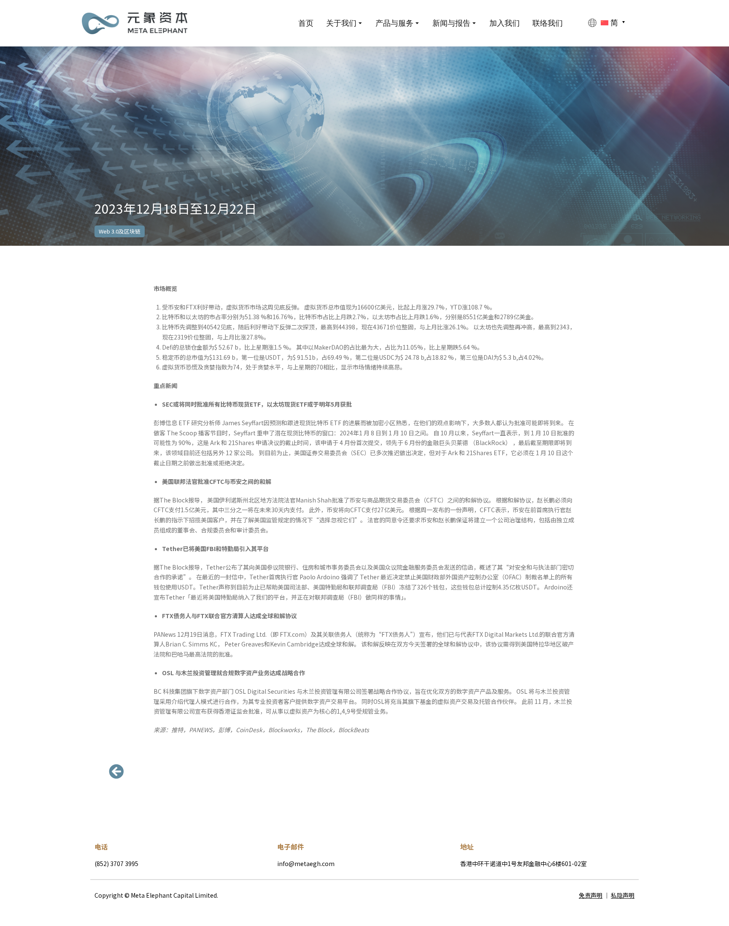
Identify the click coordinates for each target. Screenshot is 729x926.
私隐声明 (622, 895)
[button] (117, 771)
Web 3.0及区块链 (119, 231)
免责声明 (590, 895)
